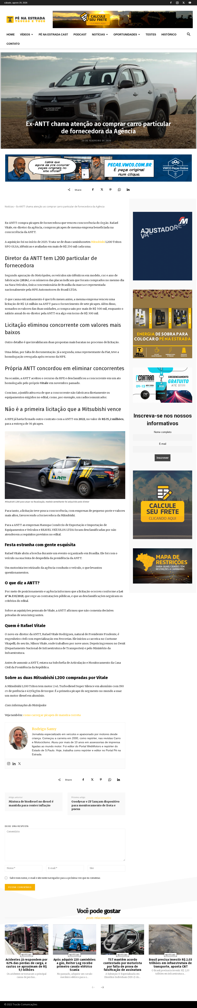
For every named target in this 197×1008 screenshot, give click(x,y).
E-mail (162, 444)
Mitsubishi (98, 242)
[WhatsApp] (119, 190)
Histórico (168, 34)
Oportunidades (125, 34)
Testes (151, 34)
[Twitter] (183, 2)
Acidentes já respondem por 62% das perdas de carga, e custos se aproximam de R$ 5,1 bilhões (26, 965)
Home (11, 34)
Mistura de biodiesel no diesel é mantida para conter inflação (31, 803)
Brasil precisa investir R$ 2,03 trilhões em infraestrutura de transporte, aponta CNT (170, 963)
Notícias (98, 34)
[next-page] (102, 987)
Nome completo (162, 432)
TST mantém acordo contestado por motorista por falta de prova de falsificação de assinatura (122, 965)
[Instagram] (177, 2)
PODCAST (80, 34)
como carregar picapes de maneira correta (52, 715)
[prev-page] (93, 987)
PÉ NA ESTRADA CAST (53, 34)
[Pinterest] (110, 190)
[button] (188, 35)
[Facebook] (171, 2)
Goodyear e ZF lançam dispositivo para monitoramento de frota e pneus (95, 805)
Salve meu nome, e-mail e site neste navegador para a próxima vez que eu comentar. (55, 877)
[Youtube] (190, 2)
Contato (13, 43)
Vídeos (25, 34)
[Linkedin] (128, 190)
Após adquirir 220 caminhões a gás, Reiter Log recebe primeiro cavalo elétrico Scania (74, 965)
